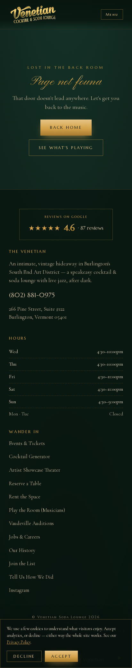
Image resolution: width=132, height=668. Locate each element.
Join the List (22, 563)
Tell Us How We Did (31, 577)
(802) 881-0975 (32, 295)
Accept (61, 656)
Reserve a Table (25, 483)
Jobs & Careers (24, 537)
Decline (24, 656)
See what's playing (66, 147)
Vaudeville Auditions (31, 523)
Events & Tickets (27, 443)
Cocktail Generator (29, 456)
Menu (112, 14)
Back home (66, 127)
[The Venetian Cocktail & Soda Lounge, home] (33, 14)
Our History (22, 550)
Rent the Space (24, 497)
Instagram (19, 590)
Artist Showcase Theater (34, 470)
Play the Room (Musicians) (37, 510)
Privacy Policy (18, 642)
